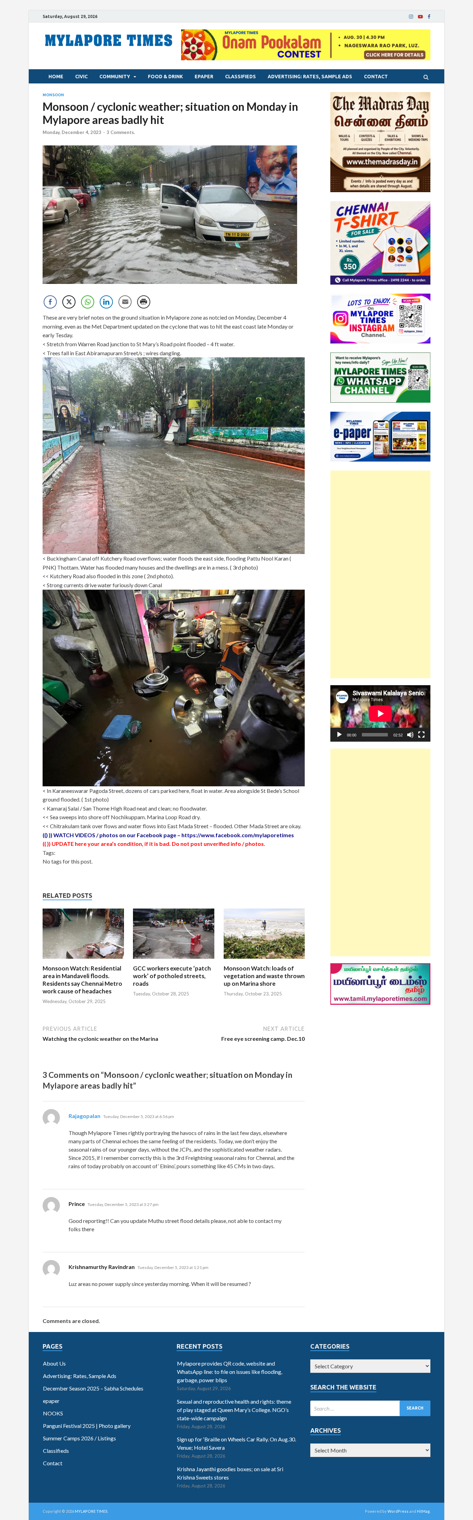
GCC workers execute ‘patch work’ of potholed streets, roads (172, 976)
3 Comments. (121, 132)
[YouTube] (420, 17)
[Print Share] (143, 302)
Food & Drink (165, 76)
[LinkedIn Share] (106, 302)
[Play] (339, 734)
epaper (204, 76)
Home (55, 76)
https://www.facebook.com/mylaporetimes (237, 835)
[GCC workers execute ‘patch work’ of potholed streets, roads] (173, 960)
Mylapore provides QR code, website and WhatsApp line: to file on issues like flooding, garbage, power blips (229, 1371)
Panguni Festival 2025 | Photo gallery (87, 1425)
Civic (81, 76)
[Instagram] (411, 17)
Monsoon (53, 95)
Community (114, 76)
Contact (376, 76)
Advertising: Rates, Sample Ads (310, 76)
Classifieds (240, 76)
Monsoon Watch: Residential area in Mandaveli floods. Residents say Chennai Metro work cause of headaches (82, 980)
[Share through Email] (125, 302)
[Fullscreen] (421, 734)
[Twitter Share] (68, 302)
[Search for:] (370, 1408)
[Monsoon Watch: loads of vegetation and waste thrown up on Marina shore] (264, 960)
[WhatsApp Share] (87, 302)
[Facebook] (429, 17)
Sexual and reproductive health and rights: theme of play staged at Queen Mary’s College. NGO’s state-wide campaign (234, 1409)
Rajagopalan (84, 1115)
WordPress (398, 1511)
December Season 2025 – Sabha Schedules (93, 1388)
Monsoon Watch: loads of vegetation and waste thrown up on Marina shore (264, 976)
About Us (54, 1363)
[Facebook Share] (50, 302)
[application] (380, 713)
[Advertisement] (380, 574)
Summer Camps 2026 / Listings (79, 1438)
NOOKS (53, 1413)
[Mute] (410, 734)
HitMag (423, 1511)
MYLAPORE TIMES (91, 1511)
